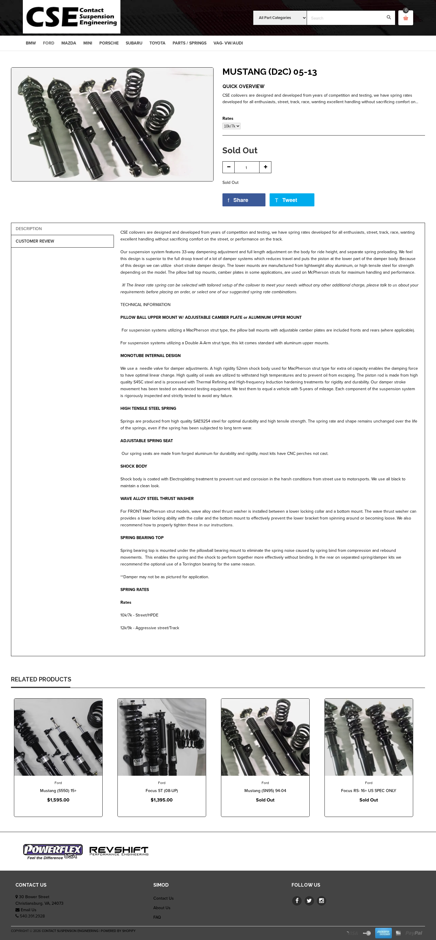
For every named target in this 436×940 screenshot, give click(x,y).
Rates (227, 118)
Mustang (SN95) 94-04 (265, 790)
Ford (58, 783)
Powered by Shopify (118, 931)
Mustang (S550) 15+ (58, 790)
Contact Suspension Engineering (70, 931)
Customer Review (35, 241)
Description (29, 228)
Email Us (28, 909)
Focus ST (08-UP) (162, 790)
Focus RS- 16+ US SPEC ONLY (368, 790)
